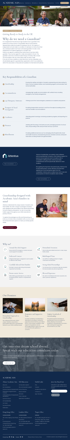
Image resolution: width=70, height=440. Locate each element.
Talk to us (64, 3)
